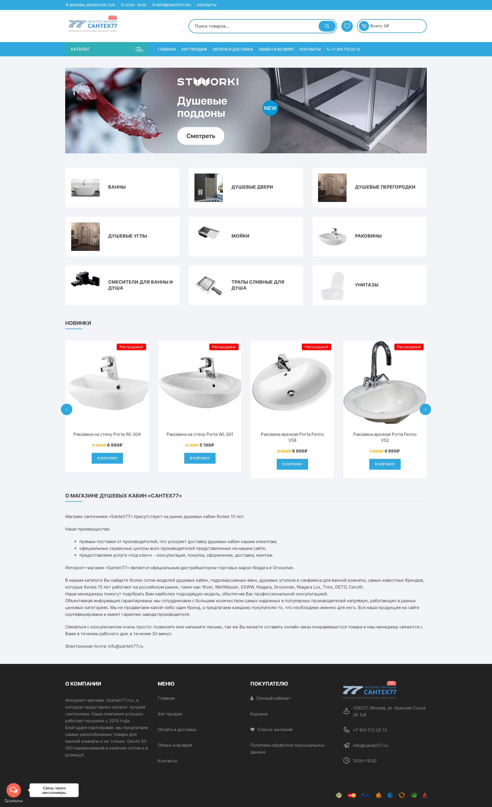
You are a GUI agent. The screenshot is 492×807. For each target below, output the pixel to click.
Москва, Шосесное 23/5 (92, 5)
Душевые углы (127, 236)
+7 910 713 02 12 (345, 49)
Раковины (368, 236)
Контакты (206, 5)
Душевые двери (252, 187)
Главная (167, 49)
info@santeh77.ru (173, 5)
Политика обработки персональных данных (287, 748)
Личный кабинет (273, 698)
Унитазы (366, 285)
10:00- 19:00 (135, 5)
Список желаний (274, 729)
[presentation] (66, 409)
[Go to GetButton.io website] (14, 801)
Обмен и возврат (276, 49)
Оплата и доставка (233, 49)
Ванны (117, 187)
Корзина (258, 714)
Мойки (240, 236)
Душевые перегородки (385, 187)
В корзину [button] (107, 458)
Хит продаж (194, 49)
